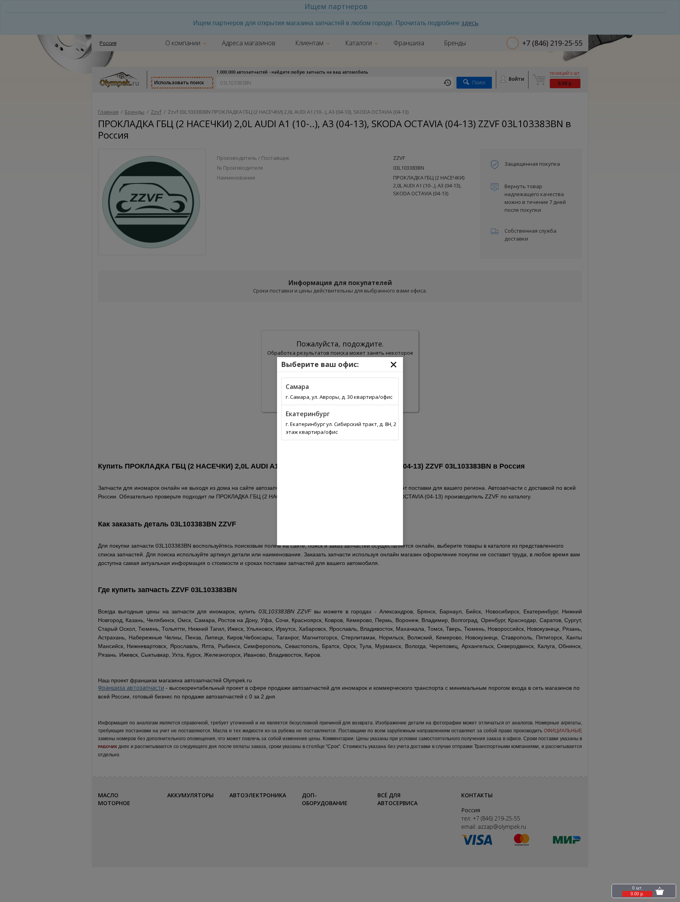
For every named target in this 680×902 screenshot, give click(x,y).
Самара (297, 386)
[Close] (393, 364)
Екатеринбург (308, 413)
